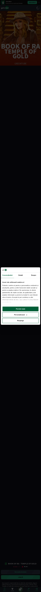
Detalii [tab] (20, 275)
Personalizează (19, 315)
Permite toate (20, 309)
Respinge (20, 320)
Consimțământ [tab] (7, 275)
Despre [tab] (33, 275)
